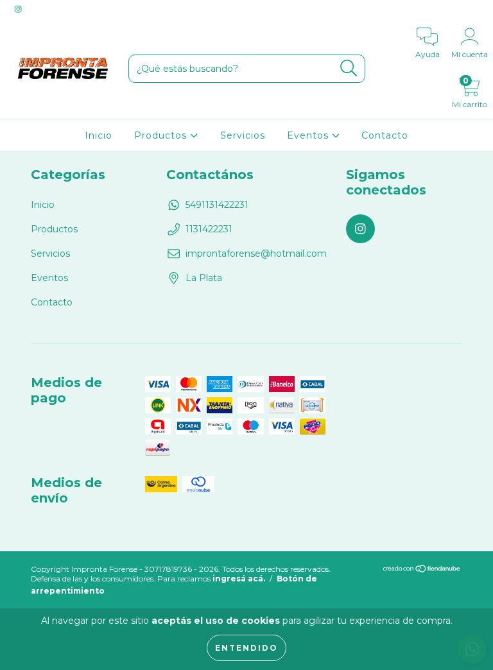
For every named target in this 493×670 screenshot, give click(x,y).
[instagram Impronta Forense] (18, 9)
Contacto (384, 135)
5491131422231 (217, 204)
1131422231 (209, 229)
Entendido (246, 648)
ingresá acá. (238, 578)
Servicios (242, 135)
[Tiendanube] (422, 570)
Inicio (98, 135)
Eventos (309, 135)
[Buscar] (349, 68)
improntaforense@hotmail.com (256, 253)
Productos (162, 135)
